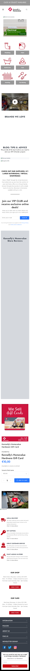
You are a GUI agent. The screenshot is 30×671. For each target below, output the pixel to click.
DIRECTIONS (15, 587)
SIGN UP (24, 218)
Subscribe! (15, 666)
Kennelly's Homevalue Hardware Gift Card (13, 456)
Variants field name (8, 470)
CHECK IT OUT (15, 193)
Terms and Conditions (16, 225)
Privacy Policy (25, 223)
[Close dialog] (27, 654)
